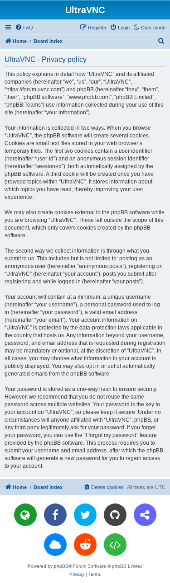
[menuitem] (24, 27)
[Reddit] (85, 544)
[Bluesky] (55, 544)
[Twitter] (85, 514)
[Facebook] (55, 514)
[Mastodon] (145, 514)
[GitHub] (115, 514)
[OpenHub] (115, 544)
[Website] (25, 514)
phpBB (61, 566)
